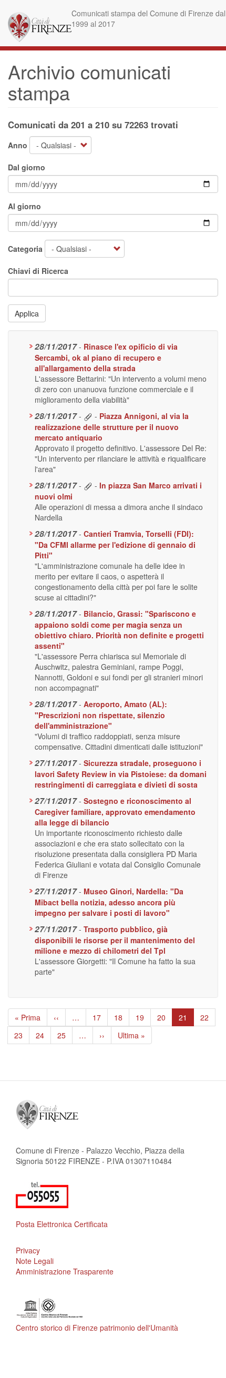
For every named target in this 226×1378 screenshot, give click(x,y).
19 (143, 1017)
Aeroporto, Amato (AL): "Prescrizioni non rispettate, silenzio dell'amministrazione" (101, 715)
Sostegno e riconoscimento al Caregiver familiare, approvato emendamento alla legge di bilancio (115, 811)
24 (43, 1035)
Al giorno (24, 206)
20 (164, 1017)
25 (65, 1035)
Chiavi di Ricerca (38, 271)
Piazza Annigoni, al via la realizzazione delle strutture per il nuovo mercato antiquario (112, 427)
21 (186, 1019)
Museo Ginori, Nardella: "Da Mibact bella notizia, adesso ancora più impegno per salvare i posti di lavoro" (109, 902)
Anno (17, 145)
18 (121, 1017)
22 (207, 1017)
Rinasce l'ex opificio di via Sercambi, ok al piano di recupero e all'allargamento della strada (106, 357)
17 (100, 1017)
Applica (27, 313)
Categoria (25, 248)
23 (21, 1035)
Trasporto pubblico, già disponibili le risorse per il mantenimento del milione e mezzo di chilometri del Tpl (115, 940)
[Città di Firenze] (39, 27)
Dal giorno (26, 167)
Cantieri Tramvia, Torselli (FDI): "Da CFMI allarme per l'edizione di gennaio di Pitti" (115, 544)
